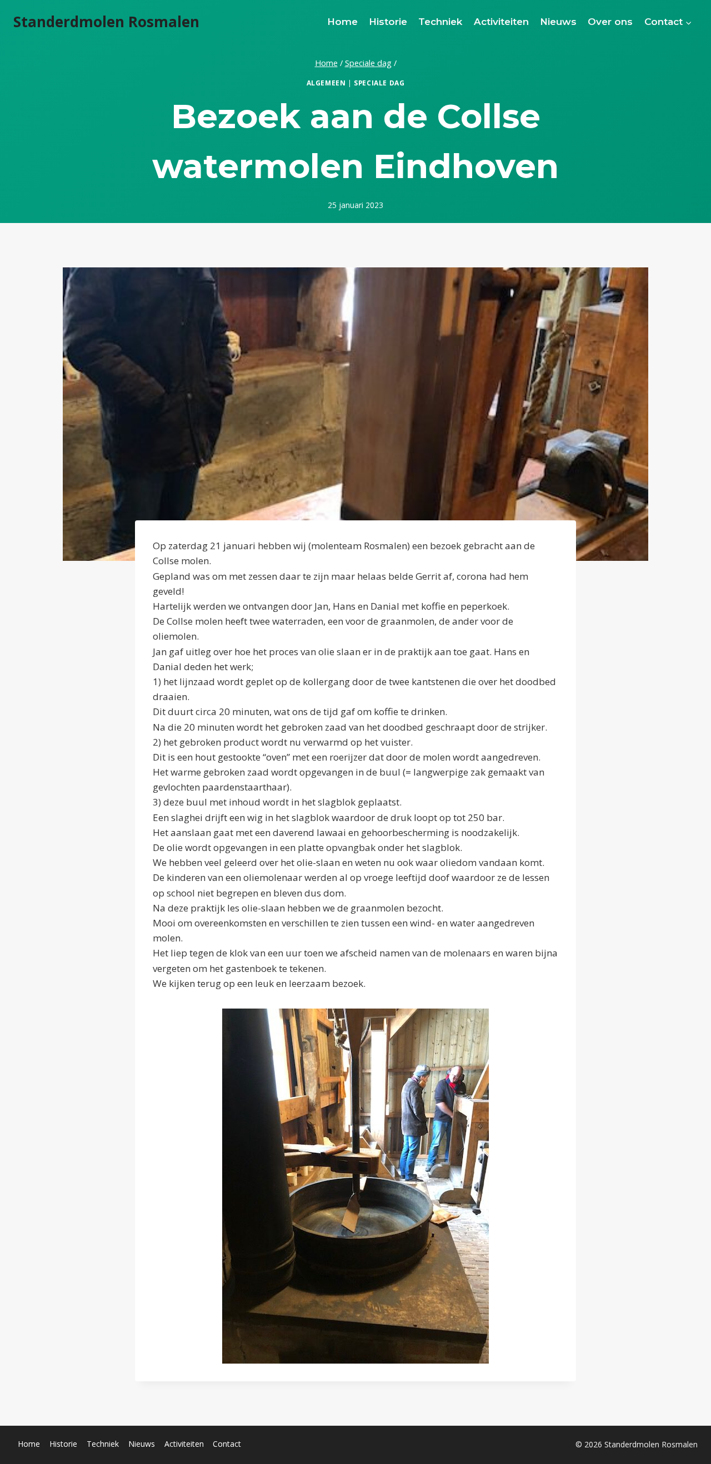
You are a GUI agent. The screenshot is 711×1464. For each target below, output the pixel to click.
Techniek (440, 21)
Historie (388, 21)
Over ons (610, 21)
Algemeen (326, 82)
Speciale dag (379, 82)
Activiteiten (501, 21)
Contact (227, 1443)
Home (342, 21)
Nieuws (558, 21)
